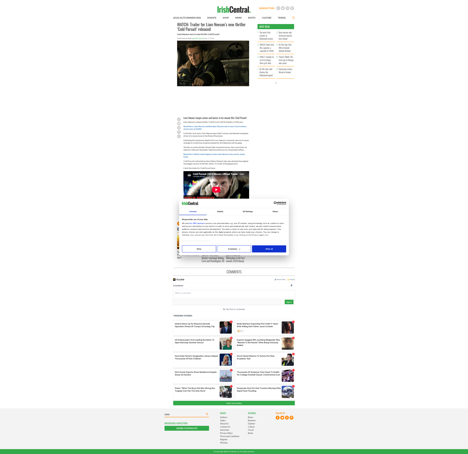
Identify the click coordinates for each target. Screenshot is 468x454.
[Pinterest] (292, 8)
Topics (223, 420)
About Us (224, 423)
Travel (251, 430)
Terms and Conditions (229, 436)
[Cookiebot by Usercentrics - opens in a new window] (275, 203)
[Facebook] (278, 8)
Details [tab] (220, 211)
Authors (223, 417)
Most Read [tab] (264, 26)
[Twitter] (283, 8)
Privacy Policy (226, 433)
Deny (199, 249)
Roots (250, 433)
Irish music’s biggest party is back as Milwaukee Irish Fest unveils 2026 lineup (235, 256)
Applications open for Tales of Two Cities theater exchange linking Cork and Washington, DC (213, 256)
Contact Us (225, 426)
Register (224, 439)
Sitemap (223, 442)
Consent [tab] (193, 211)
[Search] (293, 18)
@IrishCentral (198, 38)
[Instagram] (287, 8)
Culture (251, 426)
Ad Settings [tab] (248, 211)
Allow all (269, 249)
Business (252, 420)
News (250, 417)
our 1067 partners (197, 223)
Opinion (251, 423)
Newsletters (266, 8)
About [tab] (275, 211)
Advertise (224, 430)
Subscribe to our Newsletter (186, 428)
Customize (232, 249)
